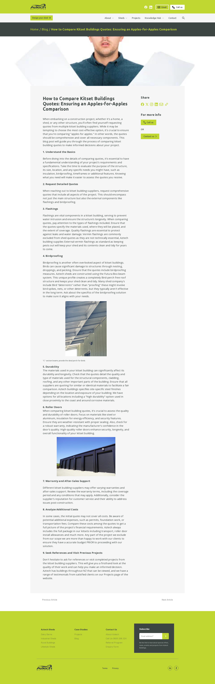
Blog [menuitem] (76, 638)
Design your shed (40, 18)
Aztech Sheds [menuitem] (48, 629)
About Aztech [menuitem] (112, 634)
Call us (179, 7)
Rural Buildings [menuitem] (48, 642)
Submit (165, 636)
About (108, 18)
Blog (45, 29)
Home (34, 29)
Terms (105, 668)
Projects (136, 18)
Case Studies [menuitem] (81, 629)
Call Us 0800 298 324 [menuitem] (116, 638)
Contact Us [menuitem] (111, 629)
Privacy (115, 668)
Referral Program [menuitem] (114, 642)
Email (164, 7)
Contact (172, 18)
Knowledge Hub (153, 18)
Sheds (121, 18)
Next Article (167, 599)
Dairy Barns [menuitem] (46, 634)
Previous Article (49, 599)
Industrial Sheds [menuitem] (48, 638)
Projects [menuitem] (78, 634)
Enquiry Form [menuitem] (112, 646)
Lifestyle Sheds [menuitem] (48, 646)
